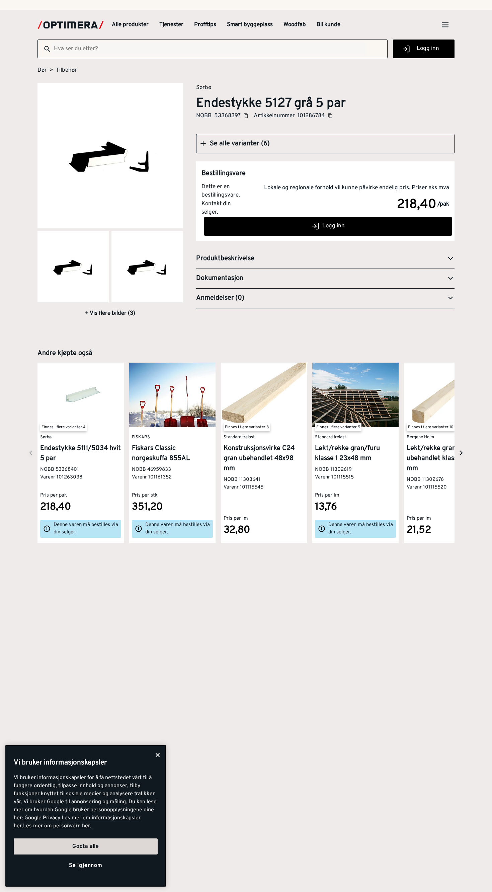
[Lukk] (157, 755)
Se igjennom (85, 865)
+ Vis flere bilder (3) (110, 313)
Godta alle (85, 846)
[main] (85, 816)
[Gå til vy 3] (147, 266)
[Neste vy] (31, 452)
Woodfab (294, 24)
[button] (325, 143)
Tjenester (171, 24)
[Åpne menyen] (445, 24)
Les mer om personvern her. (57, 826)
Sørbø (203, 87)
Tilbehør (66, 70)
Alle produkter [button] (130, 24)
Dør (42, 70)
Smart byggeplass (250, 24)
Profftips (205, 24)
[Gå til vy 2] (73, 266)
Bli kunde (328, 24)
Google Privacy (42, 818)
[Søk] (44, 49)
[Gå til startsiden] (70, 25)
